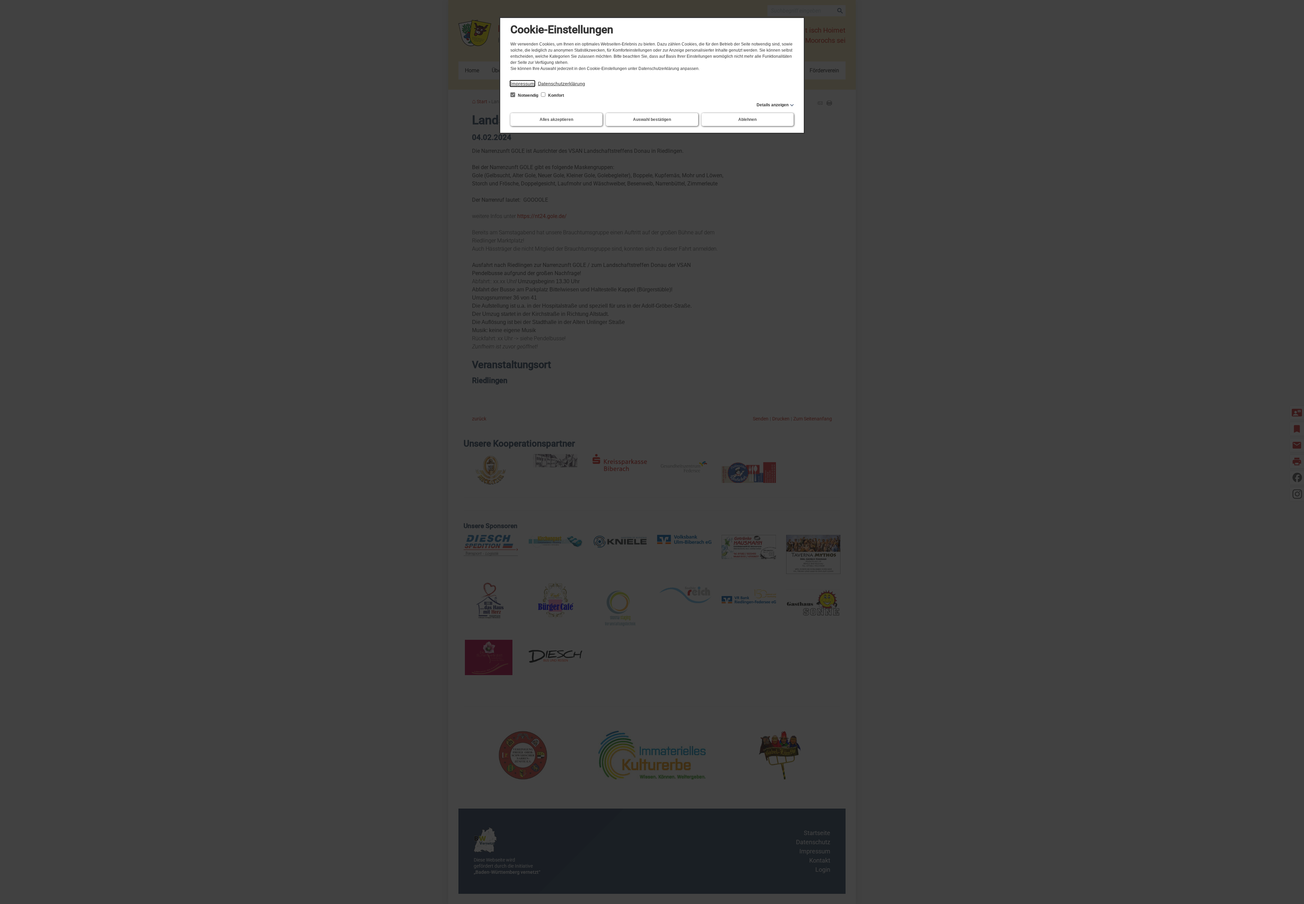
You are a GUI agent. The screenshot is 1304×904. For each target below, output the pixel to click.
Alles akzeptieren (556, 119)
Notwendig (528, 95)
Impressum (522, 83)
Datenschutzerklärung (561, 83)
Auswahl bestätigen (652, 119)
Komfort (555, 95)
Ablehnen (747, 119)
